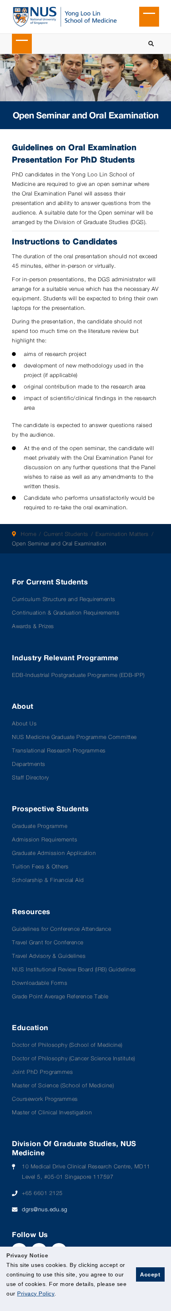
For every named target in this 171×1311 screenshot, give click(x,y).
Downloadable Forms (39, 982)
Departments (28, 763)
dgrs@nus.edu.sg (45, 1209)
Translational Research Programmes (59, 750)
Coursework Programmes (45, 1098)
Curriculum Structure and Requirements (63, 599)
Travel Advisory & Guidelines (49, 955)
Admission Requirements (44, 839)
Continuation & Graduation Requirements (65, 612)
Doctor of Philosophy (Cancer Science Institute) (73, 1058)
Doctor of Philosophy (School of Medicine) (67, 1044)
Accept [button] (150, 1274)
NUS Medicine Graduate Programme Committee (74, 736)
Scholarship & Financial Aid (48, 879)
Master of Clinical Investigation (52, 1112)
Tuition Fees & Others (40, 866)
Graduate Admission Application (54, 852)
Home (28, 533)
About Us (24, 723)
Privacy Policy (35, 1293)
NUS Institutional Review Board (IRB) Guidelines (74, 969)
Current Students (66, 533)
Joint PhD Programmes (42, 1071)
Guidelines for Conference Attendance (61, 928)
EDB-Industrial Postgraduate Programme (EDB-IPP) (78, 674)
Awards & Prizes (33, 626)
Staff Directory (30, 777)
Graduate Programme (39, 825)
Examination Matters (122, 533)
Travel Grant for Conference (48, 942)
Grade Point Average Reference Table (60, 996)
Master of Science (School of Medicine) (63, 1085)
